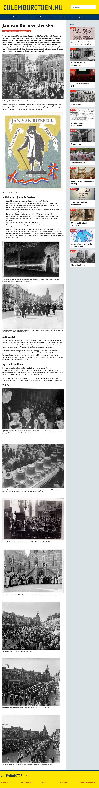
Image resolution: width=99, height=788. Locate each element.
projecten (81, 17)
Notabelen (12, 31)
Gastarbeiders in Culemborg (78, 64)
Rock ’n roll (76, 104)
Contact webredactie (87, 782)
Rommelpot (76, 144)
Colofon (44, 782)
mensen (51, 17)
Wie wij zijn (5, 782)
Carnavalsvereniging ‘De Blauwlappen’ (81, 245)
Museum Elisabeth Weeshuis (79, 224)
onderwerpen (16, 17)
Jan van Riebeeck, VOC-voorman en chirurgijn (81, 43)
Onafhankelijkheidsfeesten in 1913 (83, 182)
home (4, 17)
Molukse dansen (78, 163)
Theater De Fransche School (80, 85)
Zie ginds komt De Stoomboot (79, 203)
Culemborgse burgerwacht (77, 124)
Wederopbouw (24, 31)
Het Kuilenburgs (78, 265)
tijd (29, 17)
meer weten (66, 17)
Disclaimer (64, 782)
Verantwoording (26, 782)
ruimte (39, 17)
